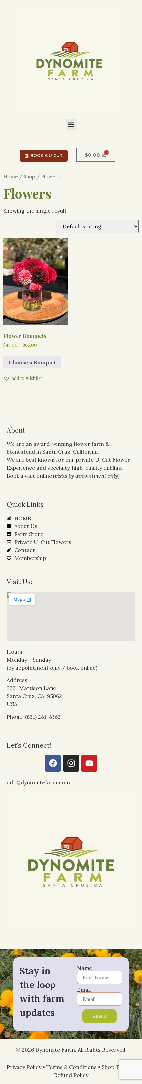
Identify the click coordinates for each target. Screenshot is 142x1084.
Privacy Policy (24, 1067)
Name (84, 968)
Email (84, 989)
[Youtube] (89, 763)
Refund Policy (71, 1075)
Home (10, 177)
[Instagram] (71, 763)
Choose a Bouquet (32, 362)
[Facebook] (53, 763)
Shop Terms (117, 1067)
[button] (71, 124)
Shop (29, 177)
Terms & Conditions (71, 1067)
